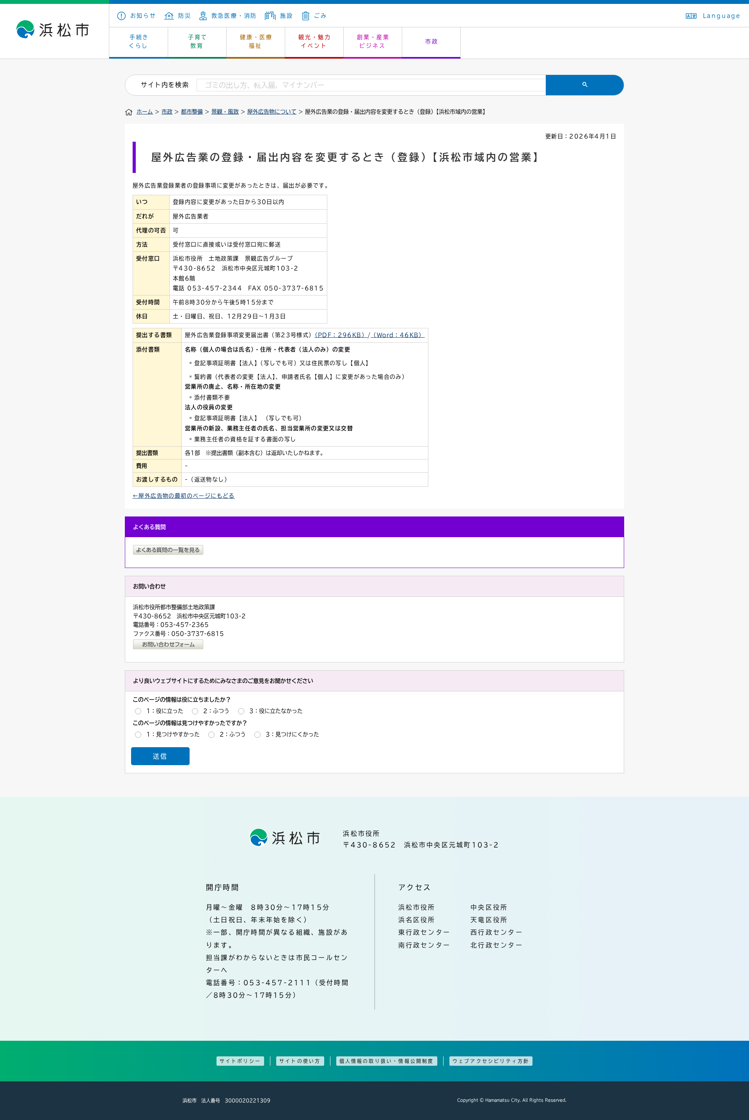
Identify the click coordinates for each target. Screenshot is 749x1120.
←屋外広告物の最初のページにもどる (184, 496)
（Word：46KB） (397, 335)
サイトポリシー (240, 1061)
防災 (185, 15)
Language (722, 15)
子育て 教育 (198, 41)
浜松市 (54, 31)
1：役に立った (164, 711)
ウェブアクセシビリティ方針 (491, 1061)
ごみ (320, 15)
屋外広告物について (271, 111)
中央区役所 (489, 907)
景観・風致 (225, 111)
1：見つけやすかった (173, 734)
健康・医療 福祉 (256, 41)
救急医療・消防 (234, 15)
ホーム (145, 111)
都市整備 (192, 111)
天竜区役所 (489, 920)
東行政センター (424, 932)
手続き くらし (139, 41)
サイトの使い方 (300, 1061)
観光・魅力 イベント (314, 41)
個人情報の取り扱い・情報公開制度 (386, 1061)
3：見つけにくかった (292, 734)
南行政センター (424, 945)
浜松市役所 (417, 907)
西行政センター (496, 932)
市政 (431, 41)
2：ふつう (216, 711)
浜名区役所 (417, 920)
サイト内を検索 (165, 85)
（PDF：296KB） (341, 335)
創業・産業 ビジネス (373, 41)
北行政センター (496, 945)
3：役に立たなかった (276, 711)
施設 (286, 15)
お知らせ (143, 15)
